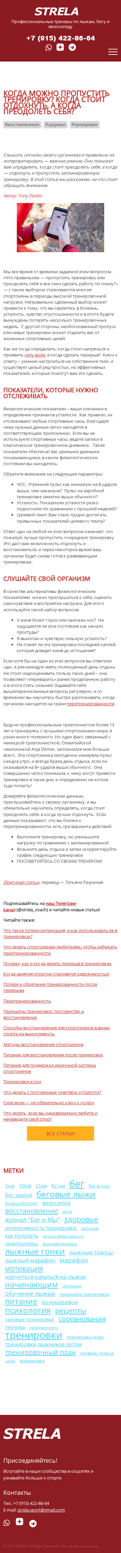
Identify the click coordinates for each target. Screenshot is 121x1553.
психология (28, 1310)
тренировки (86, 124)
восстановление (23, 124)
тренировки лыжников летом (43, 1344)
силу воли (35, 355)
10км (25, 1185)
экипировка (31, 1361)
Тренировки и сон (22, 1081)
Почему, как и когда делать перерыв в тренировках (57, 963)
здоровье (57, 124)
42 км (58, 1185)
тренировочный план (40, 1352)
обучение (71, 1285)
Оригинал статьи (21, 882)
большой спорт (21, 1203)
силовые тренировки (29, 1319)
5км (9, 1185)
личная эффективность (63, 1236)
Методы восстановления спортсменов (43, 1044)
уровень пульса (96, 1353)
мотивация (24, 1268)
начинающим (31, 1284)
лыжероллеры (21, 1243)
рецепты (70, 1310)
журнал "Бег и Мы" (32, 1220)
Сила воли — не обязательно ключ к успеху (48, 1103)
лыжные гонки (35, 1251)
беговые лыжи (65, 1194)
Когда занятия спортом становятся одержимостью (56, 974)
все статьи (60, 1133)
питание (21, 1301)
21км (41, 1185)
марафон (73, 1259)
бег (76, 1183)
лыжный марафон (30, 1260)
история (89, 1228)
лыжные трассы (91, 1252)
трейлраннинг (43, 1327)
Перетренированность (27, 1001)
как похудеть (21, 1235)
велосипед (56, 1203)
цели (10, 1360)
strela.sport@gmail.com (41, 1510)
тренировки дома (85, 1337)
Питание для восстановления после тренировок (53, 1055)
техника (15, 1327)
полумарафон (60, 1302)
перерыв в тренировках (84, 1294)
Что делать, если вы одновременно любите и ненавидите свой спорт (50, 1116)
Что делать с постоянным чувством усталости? (52, 1092)
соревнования (82, 1318)
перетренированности (90, 704)
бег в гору (99, 1186)
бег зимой (18, 1195)
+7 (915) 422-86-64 (60, 38)
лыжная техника (59, 1244)
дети (67, 1212)
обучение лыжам (30, 1293)
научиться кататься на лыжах (45, 1276)
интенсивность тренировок (41, 1228)
